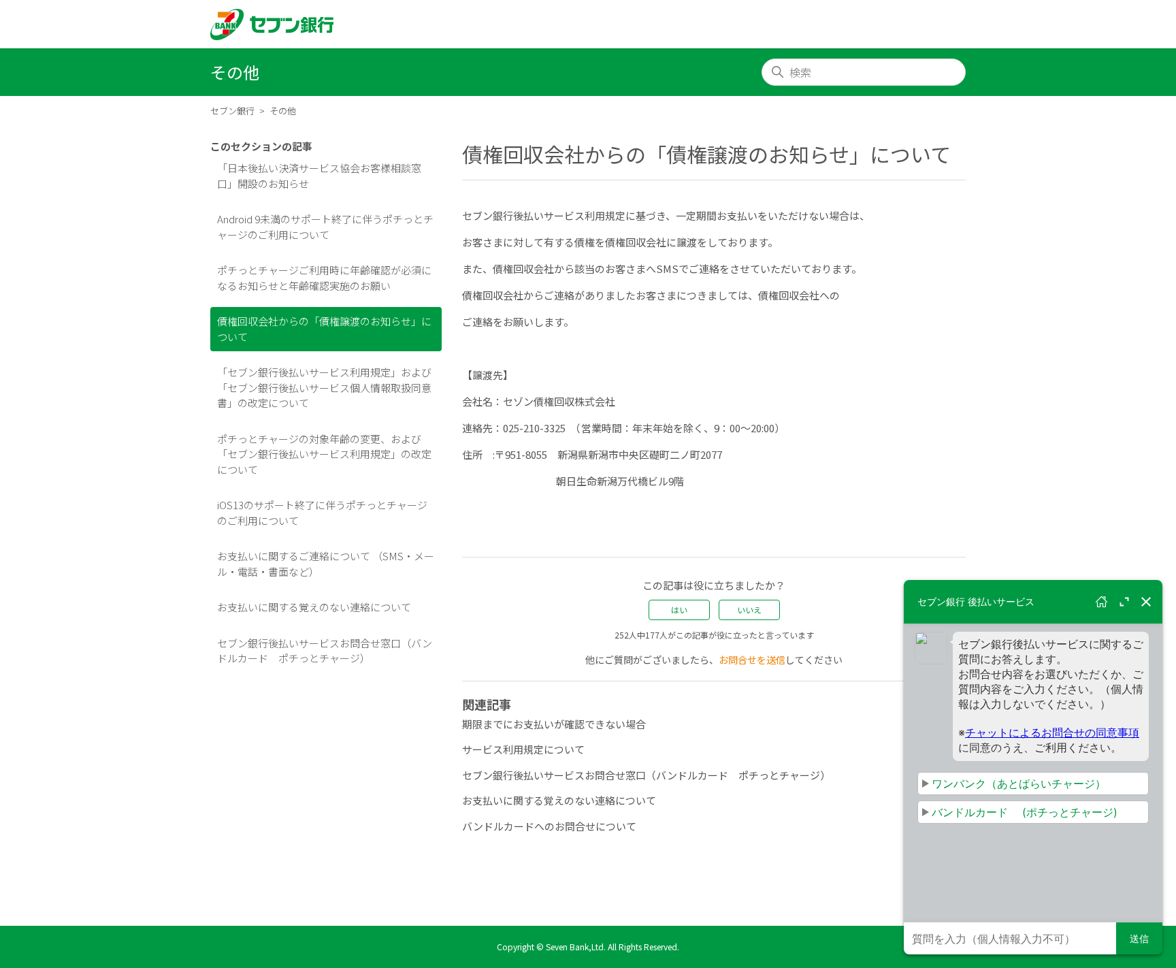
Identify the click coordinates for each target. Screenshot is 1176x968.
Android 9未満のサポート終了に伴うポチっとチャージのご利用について (325, 227)
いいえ (749, 609)
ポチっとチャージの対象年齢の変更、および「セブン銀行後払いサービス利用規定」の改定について (324, 454)
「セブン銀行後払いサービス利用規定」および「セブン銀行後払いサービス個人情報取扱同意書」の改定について (324, 387)
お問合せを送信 (752, 659)
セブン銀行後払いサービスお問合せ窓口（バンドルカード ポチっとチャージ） (324, 651)
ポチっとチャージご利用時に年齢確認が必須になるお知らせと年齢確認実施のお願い (324, 278)
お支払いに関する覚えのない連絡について (314, 607)
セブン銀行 (232, 110)
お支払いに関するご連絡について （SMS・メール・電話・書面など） (325, 564)
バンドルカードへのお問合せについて (549, 826)
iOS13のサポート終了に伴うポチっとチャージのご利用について (322, 513)
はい (679, 609)
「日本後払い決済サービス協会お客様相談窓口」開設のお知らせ (319, 176)
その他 (283, 110)
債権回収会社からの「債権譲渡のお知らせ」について (324, 329)
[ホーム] (271, 24)
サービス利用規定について (523, 749)
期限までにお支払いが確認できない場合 (554, 724)
